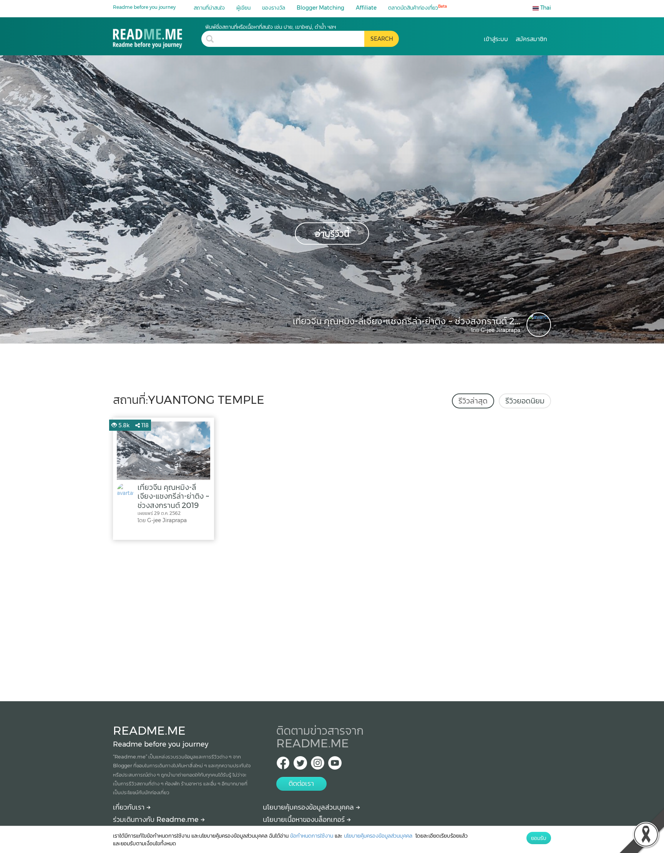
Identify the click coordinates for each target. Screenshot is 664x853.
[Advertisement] (332, 618)
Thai (545, 7)
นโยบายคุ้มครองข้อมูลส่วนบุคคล (309, 807)
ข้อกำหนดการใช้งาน (311, 835)
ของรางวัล (273, 7)
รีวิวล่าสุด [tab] (473, 400)
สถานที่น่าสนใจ (209, 7)
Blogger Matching (320, 7)
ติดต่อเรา (301, 783)
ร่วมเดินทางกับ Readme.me (157, 819)
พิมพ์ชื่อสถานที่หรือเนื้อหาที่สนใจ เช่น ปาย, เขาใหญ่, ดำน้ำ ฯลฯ (270, 26)
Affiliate (366, 7)
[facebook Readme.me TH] (283, 765)
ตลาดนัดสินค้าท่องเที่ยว (417, 7)
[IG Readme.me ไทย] (317, 765)
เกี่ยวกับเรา (129, 807)
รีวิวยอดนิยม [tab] (524, 400)
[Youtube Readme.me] (335, 765)
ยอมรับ (538, 838)
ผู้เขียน (243, 7)
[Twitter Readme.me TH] (300, 765)
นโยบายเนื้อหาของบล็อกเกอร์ (305, 819)
